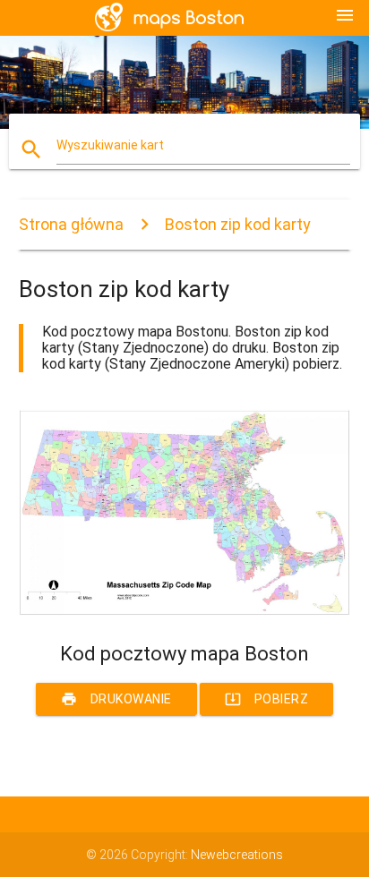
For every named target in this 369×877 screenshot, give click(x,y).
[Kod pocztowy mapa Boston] (185, 611)
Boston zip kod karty (238, 224)
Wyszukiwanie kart (110, 145)
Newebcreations (237, 854)
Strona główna (71, 224)
